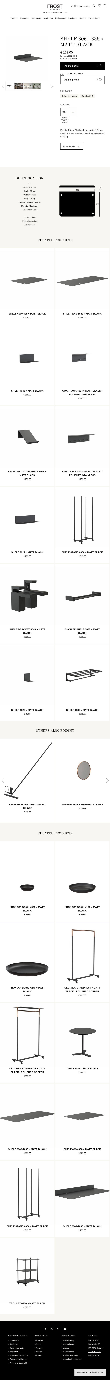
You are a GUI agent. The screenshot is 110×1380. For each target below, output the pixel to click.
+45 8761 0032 (94, 1352)
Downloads (14, 1340)
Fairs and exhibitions (18, 1359)
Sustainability (68, 1340)
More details (69, 146)
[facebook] (45, 1329)
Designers (24, 18)
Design (39, 1352)
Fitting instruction (69, 96)
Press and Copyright (18, 1363)
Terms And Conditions (19, 1355)
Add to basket (72, 66)
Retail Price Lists (17, 1348)
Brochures (72, 18)
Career (39, 1355)
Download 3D (87, 96)
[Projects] (99, 6)
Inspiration (48, 18)
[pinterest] (58, 1329)
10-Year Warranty (70, 1355)
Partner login (94, 18)
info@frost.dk (94, 1355)
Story (38, 1344)
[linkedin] (65, 1329)
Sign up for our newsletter (90, 1373)
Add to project (72, 79)
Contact (83, 18)
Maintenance (68, 1352)
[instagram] (52, 1329)
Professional (60, 18)
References (36, 18)
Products (14, 18)
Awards (39, 1348)
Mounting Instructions (72, 1359)
